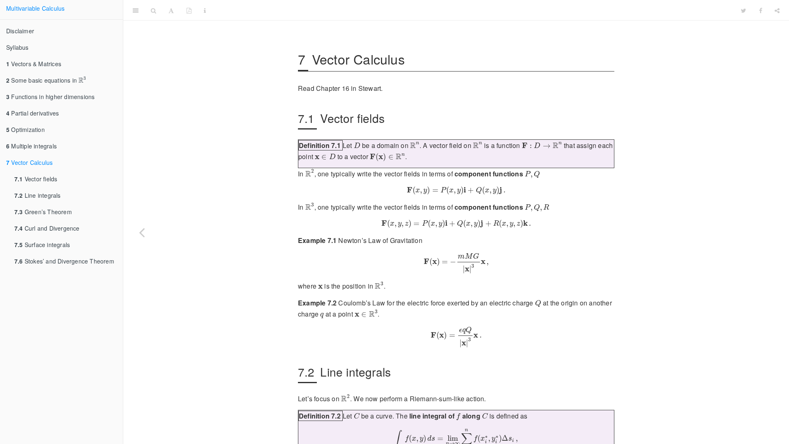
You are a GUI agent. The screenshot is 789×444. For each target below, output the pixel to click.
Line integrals (37, 195)
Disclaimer (20, 31)
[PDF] (189, 10)
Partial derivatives (32, 113)
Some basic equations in (46, 80)
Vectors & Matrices (33, 64)
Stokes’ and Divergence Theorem (64, 261)
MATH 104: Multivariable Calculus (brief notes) (473, 10)
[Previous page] (141, 232)
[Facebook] (760, 10)
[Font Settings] (171, 10)
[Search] (153, 10)
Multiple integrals (31, 146)
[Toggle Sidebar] (136, 10)
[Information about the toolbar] (205, 10)
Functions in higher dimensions (50, 96)
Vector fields (35, 179)
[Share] (777, 10)
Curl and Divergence (47, 228)
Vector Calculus (29, 162)
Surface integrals (42, 244)
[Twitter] (743, 10)
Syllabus (17, 47)
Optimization (25, 129)
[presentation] (82, 80)
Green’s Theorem (43, 212)
